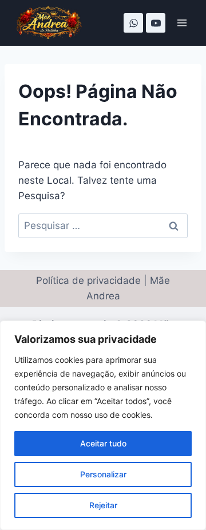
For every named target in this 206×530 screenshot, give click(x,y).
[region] (103, 425)
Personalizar (103, 474)
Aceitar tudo (103, 443)
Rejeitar (103, 505)
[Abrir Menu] (181, 22)
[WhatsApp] (133, 23)
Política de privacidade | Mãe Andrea (103, 288)
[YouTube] (155, 23)
